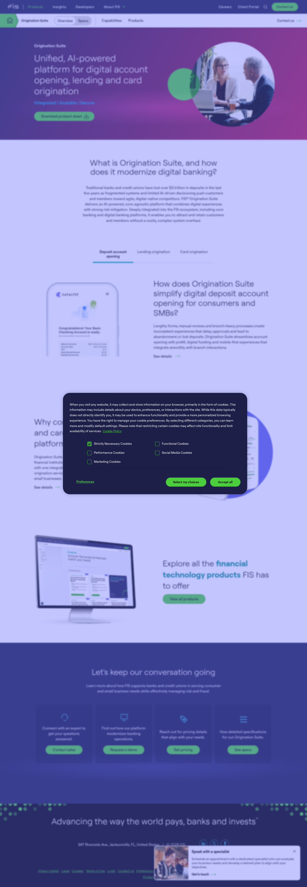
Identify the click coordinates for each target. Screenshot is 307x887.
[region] (155, 443)
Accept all (225, 482)
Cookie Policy (112, 431)
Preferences (85, 482)
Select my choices (186, 482)
